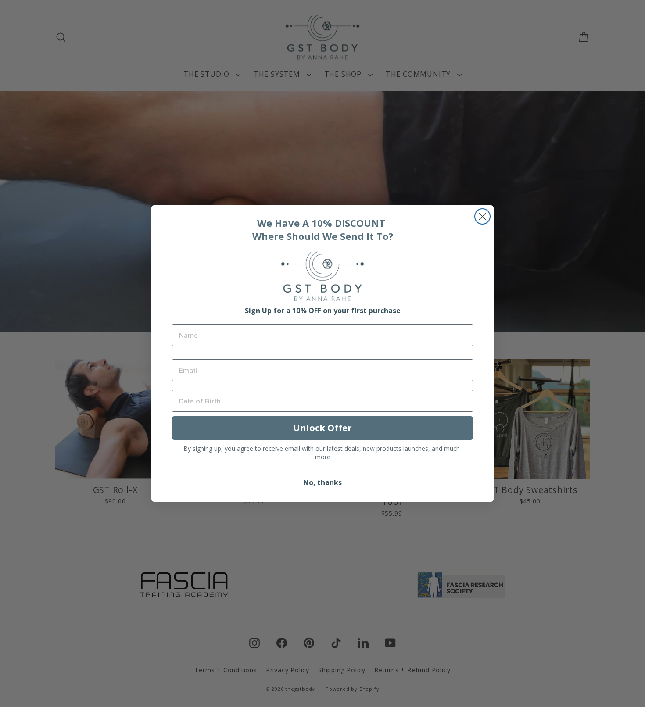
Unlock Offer (322, 428)
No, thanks (322, 482)
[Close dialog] (482, 216)
